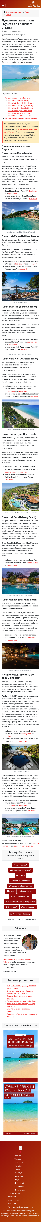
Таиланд (18, 1159)
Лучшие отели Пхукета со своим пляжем (21, 118)
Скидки (21, 875)
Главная (18, 1156)
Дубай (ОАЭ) (19, 1183)
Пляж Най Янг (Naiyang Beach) (20, 113)
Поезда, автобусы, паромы (21, 886)
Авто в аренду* (29, 907)
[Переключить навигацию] (3, 5)
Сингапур (18, 1173)
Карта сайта (12, 1204)
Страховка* (12, 907)
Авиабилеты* (21, 865)
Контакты (12, 1197)
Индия (17, 1180)
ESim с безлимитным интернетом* (21, 902)
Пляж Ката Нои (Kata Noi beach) (20, 108)
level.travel (33, 199)
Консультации (13, 1200)
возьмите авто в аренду (23, 846)
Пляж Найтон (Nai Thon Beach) (20, 111)
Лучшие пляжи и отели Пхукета (17, 98)
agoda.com (12, 194)
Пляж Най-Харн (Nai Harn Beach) (21, 103)
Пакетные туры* (27, 891)
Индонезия (19, 1176)
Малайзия (18, 1166)
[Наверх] (37, 1218)
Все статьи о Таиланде (21, 914)
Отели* (12, 891)
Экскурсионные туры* (21, 896)
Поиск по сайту (20, 1190)
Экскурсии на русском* (21, 870)
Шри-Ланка (19, 1163)
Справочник (19, 1186)
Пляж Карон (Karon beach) (18, 100)
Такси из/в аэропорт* (21, 881)
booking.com (34, 191)
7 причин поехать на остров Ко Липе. (21, 1001)
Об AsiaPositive (14, 1193)
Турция (17, 1169)
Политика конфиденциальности (20, 1207)
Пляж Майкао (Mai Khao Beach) (20, 116)
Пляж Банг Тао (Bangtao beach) (20, 106)
